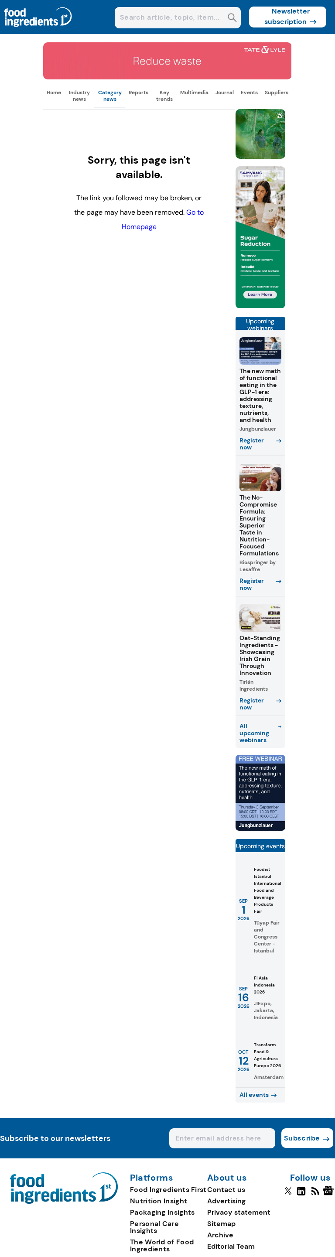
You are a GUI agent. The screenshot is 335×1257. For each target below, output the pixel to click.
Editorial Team (231, 1246)
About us (227, 1178)
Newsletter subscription (287, 16)
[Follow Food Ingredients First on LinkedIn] (301, 1194)
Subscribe (302, 1138)
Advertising (226, 1201)
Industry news (79, 95)
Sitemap (221, 1223)
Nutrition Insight (158, 1201)
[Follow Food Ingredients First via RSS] (315, 1194)
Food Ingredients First (168, 1189)
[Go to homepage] (64, 1201)
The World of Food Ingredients (162, 1245)
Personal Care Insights (154, 1227)
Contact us (226, 1189)
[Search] (232, 18)
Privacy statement (238, 1212)
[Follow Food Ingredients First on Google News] (329, 1194)
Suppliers (276, 92)
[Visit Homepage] (38, 31)
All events (254, 1094)
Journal (224, 92)
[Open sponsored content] (167, 77)
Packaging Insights (162, 1212)
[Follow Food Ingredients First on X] (288, 1194)
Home (54, 92)
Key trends (164, 95)
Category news (110, 95)
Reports (138, 92)
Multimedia (194, 92)
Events (249, 92)
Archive (220, 1235)
